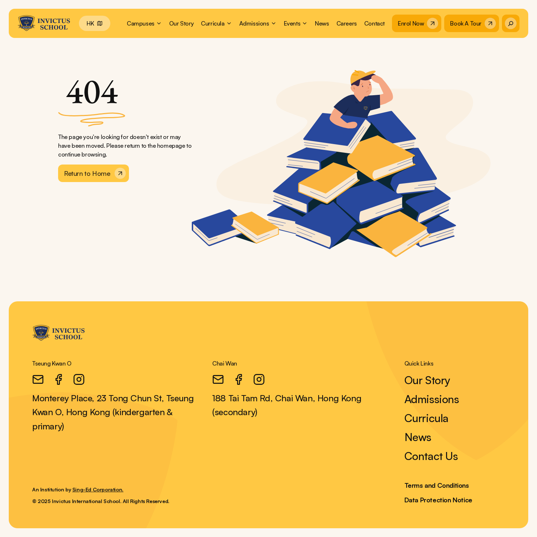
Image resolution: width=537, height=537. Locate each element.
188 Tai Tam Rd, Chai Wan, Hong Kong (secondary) (286, 405)
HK (90, 23)
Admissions (431, 399)
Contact (374, 23)
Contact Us (431, 456)
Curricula (426, 418)
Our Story (181, 23)
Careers (346, 23)
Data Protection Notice (438, 500)
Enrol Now (411, 23)
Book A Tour (465, 23)
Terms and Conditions (436, 485)
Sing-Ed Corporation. (97, 489)
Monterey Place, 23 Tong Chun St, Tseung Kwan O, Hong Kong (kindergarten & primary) (113, 412)
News (322, 23)
